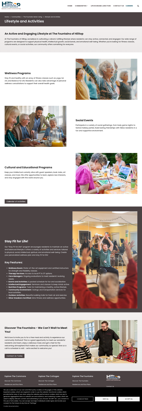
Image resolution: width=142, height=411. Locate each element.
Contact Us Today (15, 356)
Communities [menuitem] (81, 7)
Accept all (129, 399)
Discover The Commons (13, 381)
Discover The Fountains (80, 381)
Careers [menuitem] (129, 6)
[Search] (138, 6)
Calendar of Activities (16, 201)
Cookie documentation (11, 406)
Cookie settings (82, 399)
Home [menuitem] (70, 6)
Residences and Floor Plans (14, 384)
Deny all (106, 399)
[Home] (11, 5)
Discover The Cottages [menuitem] (46, 381)
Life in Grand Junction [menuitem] (101, 6)
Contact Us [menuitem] (118, 6)
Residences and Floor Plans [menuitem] (48, 384)
